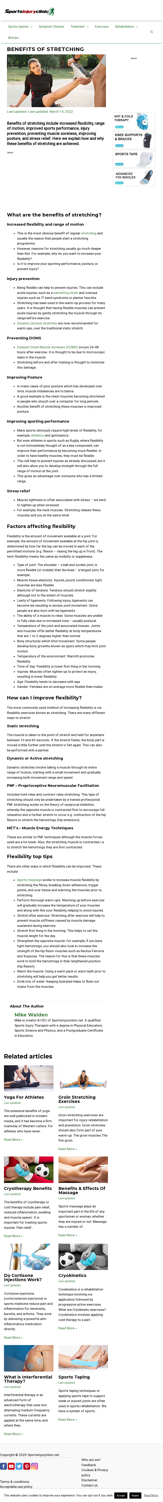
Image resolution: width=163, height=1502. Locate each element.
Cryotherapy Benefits (28, 1188)
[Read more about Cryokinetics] (83, 1257)
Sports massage (29, 880)
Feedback (89, 1465)
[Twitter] (19, 1466)
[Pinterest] (26, 1466)
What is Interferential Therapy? (28, 1379)
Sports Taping (74, 1377)
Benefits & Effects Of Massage (81, 1190)
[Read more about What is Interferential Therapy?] (28, 1358)
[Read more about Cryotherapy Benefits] (28, 1169)
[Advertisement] (56, 183)
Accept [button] (121, 1495)
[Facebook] (3, 1466)
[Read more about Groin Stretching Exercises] (83, 1078)
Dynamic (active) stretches (37, 323)
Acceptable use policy (16, 1487)
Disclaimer (89, 1480)
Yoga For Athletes (24, 1097)
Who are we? (91, 1460)
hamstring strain (65, 293)
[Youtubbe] (11, 1466)
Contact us (90, 1485)
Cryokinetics (72, 1275)
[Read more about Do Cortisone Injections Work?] (28, 1257)
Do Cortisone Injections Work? (23, 1277)
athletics (37, 435)
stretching (88, 233)
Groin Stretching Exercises (77, 1099)
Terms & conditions (14, 1482)
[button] (30, 26)
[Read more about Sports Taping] (83, 1358)
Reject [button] (135, 1495)
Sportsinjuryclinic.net (43, 1455)
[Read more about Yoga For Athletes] (28, 1078)
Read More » (13, 1140)
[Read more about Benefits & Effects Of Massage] (83, 1169)
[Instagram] (34, 1466)
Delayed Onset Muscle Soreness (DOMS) (47, 347)
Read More (151, 1495)
